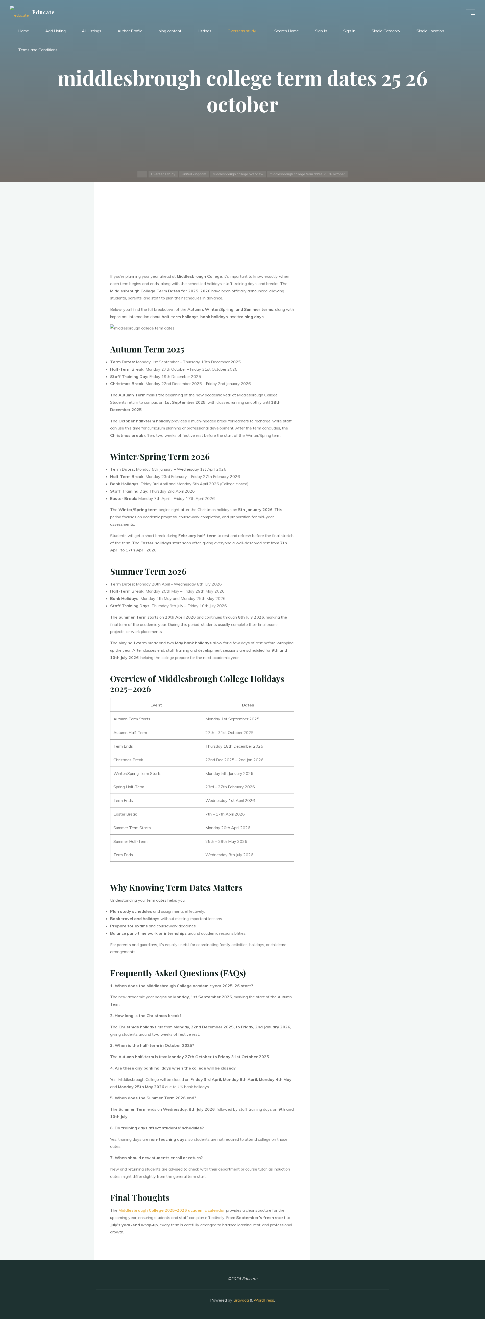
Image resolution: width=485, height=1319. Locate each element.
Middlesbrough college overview (238, 174)
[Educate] (19, 11)
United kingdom (194, 174)
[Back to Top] (465, 1299)
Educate (43, 11)
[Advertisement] (202, 235)
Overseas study (163, 174)
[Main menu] (470, 12)
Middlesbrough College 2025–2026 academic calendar (171, 1210)
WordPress (264, 1300)
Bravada (240, 1300)
